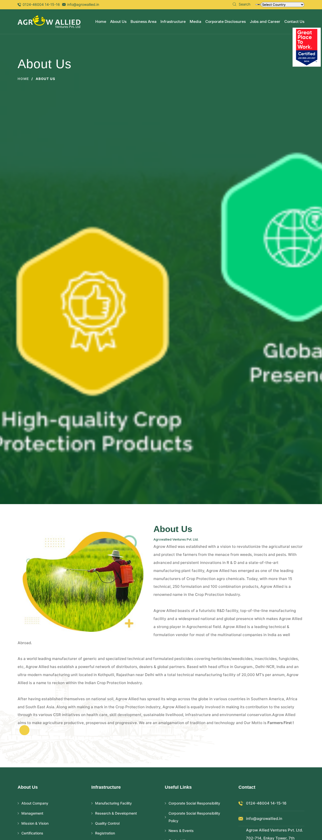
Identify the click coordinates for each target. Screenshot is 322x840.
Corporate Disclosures (225, 21)
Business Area (143, 21)
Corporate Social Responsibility (194, 803)
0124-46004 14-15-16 (41, 4)
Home (100, 21)
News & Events (181, 830)
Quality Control (107, 823)
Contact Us (294, 21)
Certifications (32, 833)
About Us (118, 21)
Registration (105, 833)
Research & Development (116, 813)
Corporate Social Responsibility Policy (194, 817)
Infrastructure (173, 21)
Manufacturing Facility (113, 803)
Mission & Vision (35, 823)
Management (32, 813)
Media (195, 21)
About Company (34, 803)
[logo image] (49, 21)
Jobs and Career (265, 21)
